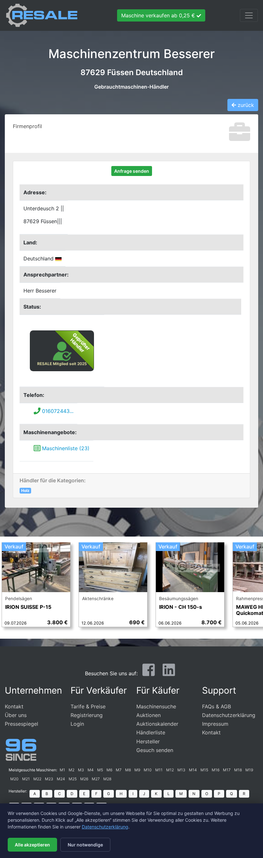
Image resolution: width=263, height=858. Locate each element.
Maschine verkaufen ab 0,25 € (159, 15)
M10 (148, 769)
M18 (238, 769)
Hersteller (148, 741)
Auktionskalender (157, 724)
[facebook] (148, 672)
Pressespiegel (21, 724)
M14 (193, 769)
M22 (37, 778)
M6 (109, 769)
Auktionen (148, 715)
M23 (49, 778)
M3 (81, 769)
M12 (170, 769)
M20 (14, 778)
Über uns (16, 715)
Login (77, 724)
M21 (26, 778)
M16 (215, 769)
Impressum (215, 724)
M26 (84, 778)
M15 (204, 769)
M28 (107, 778)
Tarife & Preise (88, 706)
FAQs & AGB (216, 706)
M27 (96, 778)
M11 (159, 769)
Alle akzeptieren (32, 844)
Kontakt (14, 706)
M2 (71, 769)
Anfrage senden (131, 171)
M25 (73, 778)
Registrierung (87, 715)
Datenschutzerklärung (228, 715)
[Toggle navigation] (249, 15)
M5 (100, 769)
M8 (128, 769)
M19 (249, 769)
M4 (91, 769)
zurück (245, 105)
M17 (227, 769)
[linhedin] (168, 672)
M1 (62, 769)
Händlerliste (150, 732)
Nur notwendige (85, 844)
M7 (119, 769)
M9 (137, 769)
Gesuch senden (154, 750)
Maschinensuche (156, 706)
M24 (61, 778)
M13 (181, 769)
